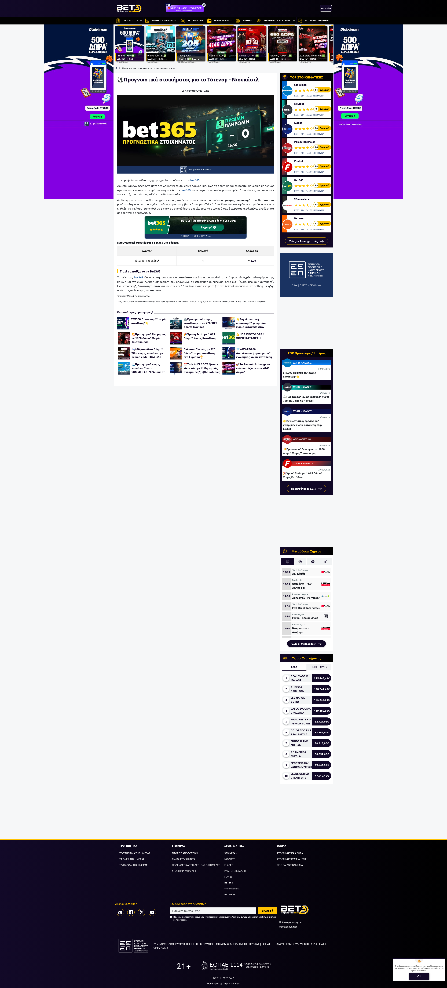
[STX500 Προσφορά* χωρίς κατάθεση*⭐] (123, 323)
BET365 (228, 882)
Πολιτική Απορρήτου (290, 922)
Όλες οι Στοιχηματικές (303, 241)
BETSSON (229, 894)
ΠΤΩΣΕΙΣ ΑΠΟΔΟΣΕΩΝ (185, 853)
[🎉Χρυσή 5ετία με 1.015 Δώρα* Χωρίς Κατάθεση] (176, 338)
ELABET (228, 865)
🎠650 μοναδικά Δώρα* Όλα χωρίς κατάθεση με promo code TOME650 (147, 353)
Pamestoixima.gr (304, 141)
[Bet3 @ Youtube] (152, 912)
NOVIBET (229, 859)
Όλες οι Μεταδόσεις (303, 643)
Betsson (299, 218)
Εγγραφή (207, 227)
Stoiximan (300, 84)
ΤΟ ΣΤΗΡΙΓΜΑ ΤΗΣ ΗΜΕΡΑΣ (134, 853)
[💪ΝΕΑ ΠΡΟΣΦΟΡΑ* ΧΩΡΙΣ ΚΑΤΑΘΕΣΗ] (228, 338)
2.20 (253, 260)
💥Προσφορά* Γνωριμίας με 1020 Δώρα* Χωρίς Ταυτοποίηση (148, 338)
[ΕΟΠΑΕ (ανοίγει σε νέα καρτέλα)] (235, 965)
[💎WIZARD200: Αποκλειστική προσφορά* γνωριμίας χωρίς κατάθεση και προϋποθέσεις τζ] (228, 353)
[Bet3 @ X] (141, 912)
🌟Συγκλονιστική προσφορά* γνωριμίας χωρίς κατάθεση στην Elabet (251, 323)
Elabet (298, 122)
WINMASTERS (232, 888)
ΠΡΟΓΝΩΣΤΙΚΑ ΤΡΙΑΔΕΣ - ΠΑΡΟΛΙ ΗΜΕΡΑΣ (196, 865)
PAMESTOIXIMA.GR (235, 870)
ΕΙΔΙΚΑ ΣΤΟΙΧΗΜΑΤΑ (183, 859)
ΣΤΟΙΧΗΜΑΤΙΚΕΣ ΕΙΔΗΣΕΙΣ (291, 859)
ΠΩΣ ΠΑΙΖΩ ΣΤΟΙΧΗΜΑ (290, 865)
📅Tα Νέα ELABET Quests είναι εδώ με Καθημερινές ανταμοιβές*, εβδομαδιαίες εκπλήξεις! (202, 368)
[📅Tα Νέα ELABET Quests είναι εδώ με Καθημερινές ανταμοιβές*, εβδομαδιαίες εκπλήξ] (176, 368)
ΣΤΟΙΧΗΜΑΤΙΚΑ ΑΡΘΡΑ (290, 853)
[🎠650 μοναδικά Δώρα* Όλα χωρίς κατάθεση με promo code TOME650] (124, 353)
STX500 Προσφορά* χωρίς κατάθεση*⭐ (148, 321)
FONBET (229, 876)
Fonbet (298, 161)
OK (419, 976)
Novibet (299, 103)
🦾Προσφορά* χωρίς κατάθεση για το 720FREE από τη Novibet (201, 323)
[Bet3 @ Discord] (120, 912)
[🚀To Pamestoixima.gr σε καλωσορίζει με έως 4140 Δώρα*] (228, 368)
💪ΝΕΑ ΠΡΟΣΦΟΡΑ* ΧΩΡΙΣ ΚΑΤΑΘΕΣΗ (250, 336)
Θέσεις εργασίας (288, 926)
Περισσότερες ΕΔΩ (303, 488)
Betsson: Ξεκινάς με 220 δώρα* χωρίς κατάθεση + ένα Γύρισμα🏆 (200, 353)
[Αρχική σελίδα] (116, 68)
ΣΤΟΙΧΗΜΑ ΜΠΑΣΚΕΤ (184, 870)
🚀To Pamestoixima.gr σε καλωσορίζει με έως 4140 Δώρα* (253, 368)
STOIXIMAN (230, 853)
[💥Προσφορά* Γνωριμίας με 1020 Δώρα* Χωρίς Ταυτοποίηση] (124, 338)
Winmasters (301, 199)
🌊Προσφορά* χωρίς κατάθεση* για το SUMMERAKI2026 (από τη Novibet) (148, 368)
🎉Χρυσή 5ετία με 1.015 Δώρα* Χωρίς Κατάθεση (199, 336)
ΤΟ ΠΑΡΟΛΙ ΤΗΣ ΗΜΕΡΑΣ (133, 865)
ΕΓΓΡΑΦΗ (326, 8)
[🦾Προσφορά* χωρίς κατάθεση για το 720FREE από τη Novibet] (176, 323)
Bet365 (298, 180)
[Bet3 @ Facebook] (131, 912)
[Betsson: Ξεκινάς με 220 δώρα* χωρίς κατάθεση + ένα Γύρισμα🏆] (176, 353)
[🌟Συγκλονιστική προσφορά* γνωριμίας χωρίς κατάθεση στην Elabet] (228, 323)
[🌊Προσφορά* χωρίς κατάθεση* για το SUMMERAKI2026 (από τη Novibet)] (124, 368)
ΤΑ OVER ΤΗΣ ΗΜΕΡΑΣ (131, 859)
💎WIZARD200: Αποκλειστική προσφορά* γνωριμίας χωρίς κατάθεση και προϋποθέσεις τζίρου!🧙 (254, 353)
